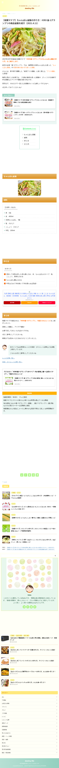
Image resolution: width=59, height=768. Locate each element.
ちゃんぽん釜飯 (29, 134)
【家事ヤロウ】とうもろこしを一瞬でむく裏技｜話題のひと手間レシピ (33, 518)
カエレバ (31, 299)
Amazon (29, 302)
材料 (25, 138)
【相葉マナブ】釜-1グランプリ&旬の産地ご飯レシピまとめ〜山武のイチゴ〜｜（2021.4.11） (31, 547)
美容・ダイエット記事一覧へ (12, 362)
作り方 (26, 141)
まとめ (26, 144)
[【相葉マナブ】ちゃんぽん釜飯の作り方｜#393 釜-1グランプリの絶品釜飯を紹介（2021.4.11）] (33, 474)
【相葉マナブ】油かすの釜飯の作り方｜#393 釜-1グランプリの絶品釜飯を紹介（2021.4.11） (31, 549)
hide (33, 129)
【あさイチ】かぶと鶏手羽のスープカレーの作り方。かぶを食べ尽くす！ (33, 671)
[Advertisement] (29, 161)
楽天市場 (12, 302)
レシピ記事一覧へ (8, 358)
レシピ (5, 481)
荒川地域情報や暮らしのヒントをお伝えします (29, 763)
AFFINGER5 (43, 765)
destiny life (30, 8)
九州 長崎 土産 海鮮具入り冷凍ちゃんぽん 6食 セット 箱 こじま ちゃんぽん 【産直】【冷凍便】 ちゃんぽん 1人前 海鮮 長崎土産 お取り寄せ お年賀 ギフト (29, 296)
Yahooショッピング (46, 302)
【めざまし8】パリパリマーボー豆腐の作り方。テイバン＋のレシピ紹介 (32, 650)
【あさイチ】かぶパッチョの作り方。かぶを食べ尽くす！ (28, 682)
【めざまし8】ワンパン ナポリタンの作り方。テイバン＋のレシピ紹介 (32, 660)
